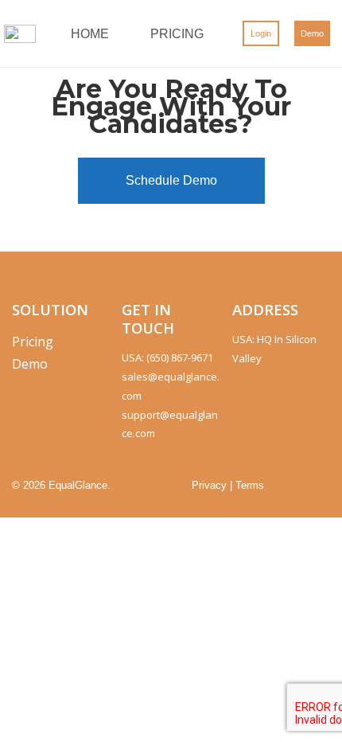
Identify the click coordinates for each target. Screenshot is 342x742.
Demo (312, 33)
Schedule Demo (171, 180)
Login (261, 33)
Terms (249, 485)
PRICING (177, 34)
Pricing (32, 341)
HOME (90, 34)
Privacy (209, 485)
